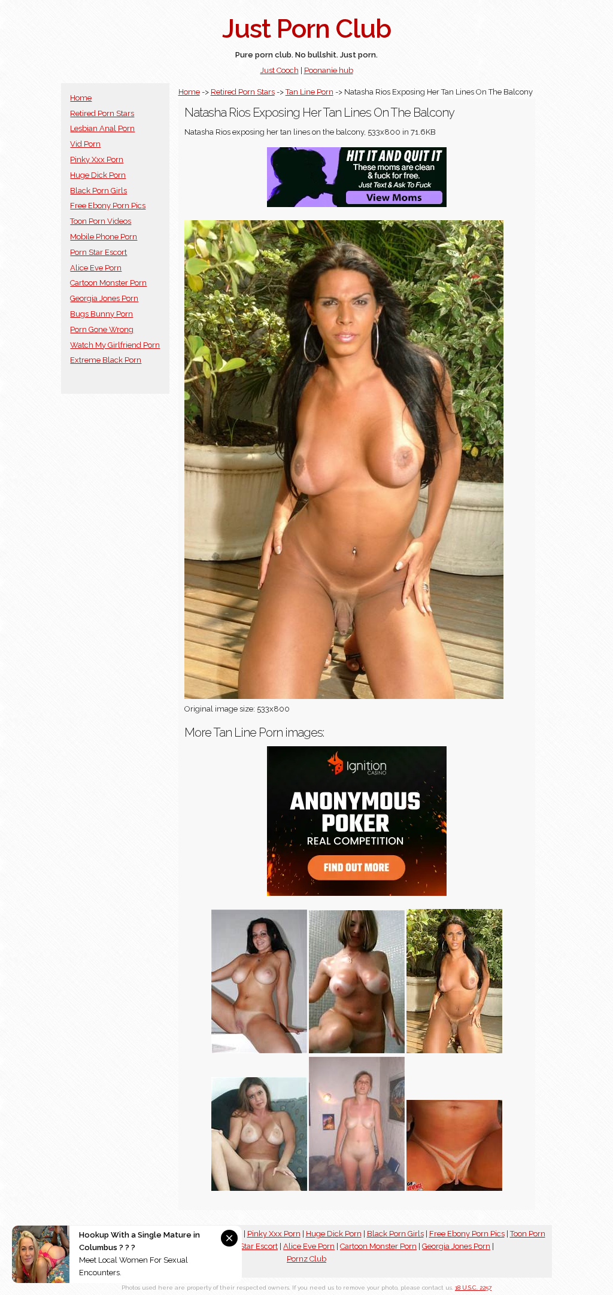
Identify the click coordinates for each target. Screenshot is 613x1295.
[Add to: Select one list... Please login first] (259, 1050)
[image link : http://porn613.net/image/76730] (357, 1188)
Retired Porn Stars (102, 113)
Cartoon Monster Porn (108, 282)
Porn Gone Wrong (101, 329)
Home (81, 97)
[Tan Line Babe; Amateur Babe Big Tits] (259, 1188)
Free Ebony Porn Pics (107, 205)
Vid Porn (85, 143)
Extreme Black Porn (105, 359)
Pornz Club (306, 1258)
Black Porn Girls (98, 190)
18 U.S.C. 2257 (473, 1287)
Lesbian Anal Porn (102, 128)
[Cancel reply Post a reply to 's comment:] (357, 1050)
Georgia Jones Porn (104, 298)
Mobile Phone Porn (103, 236)
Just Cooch (279, 70)
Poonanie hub (328, 70)
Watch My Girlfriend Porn (115, 345)
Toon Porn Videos (100, 221)
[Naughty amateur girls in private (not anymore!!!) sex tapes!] (454, 1188)
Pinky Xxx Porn (96, 159)
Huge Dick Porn (98, 175)
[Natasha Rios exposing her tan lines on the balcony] (454, 1050)
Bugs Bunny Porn (101, 313)
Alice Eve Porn (96, 267)
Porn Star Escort (98, 252)
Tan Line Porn (309, 91)
